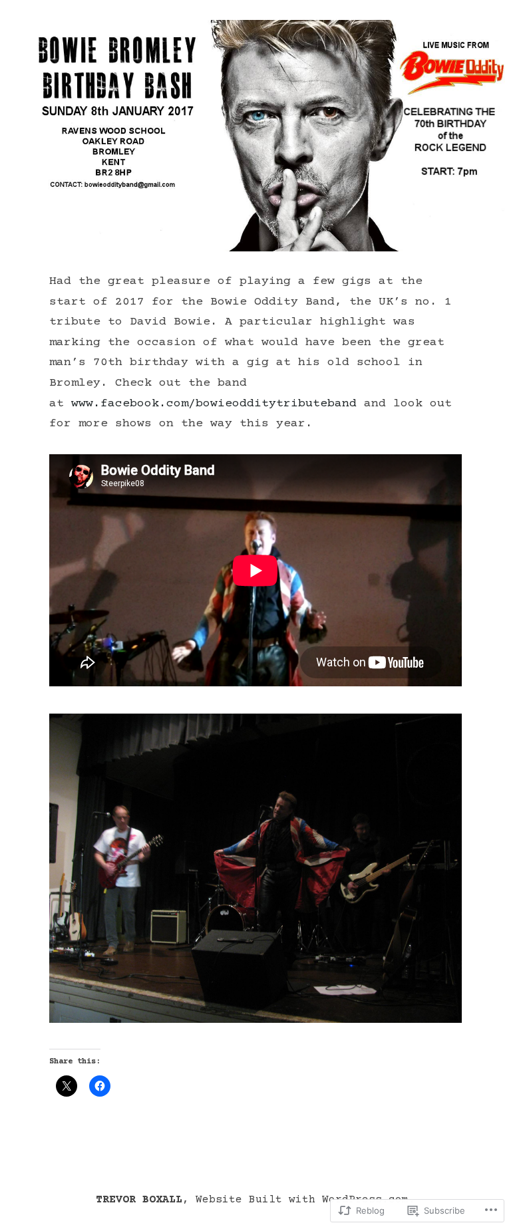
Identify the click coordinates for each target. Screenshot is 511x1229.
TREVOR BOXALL (139, 1200)
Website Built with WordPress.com (302, 1200)
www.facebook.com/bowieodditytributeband (214, 403)
